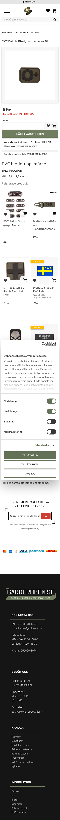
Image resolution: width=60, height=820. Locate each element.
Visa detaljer (43, 445)
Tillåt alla (30, 455)
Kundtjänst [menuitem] (17, 741)
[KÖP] (54, 126)
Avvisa (30, 473)
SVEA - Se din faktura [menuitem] (23, 762)
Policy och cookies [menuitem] (21, 808)
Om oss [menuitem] (15, 791)
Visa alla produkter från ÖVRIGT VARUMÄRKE (25, 154)
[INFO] (24, 214)
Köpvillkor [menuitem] (17, 736)
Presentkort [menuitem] (18, 758)
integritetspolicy (31, 529)
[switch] (51, 411)
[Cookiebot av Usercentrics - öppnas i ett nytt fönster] (42, 344)
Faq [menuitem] (13, 795)
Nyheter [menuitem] (16, 766)
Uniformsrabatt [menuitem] (20, 812)
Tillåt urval (30, 464)
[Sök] (55, 20)
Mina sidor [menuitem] (17, 804)
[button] (7, 11)
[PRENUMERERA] (49, 516)
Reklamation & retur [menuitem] (22, 749)
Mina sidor (30, 2)
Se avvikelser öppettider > (27, 712)
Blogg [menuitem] (15, 800)
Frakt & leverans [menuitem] (20, 745)
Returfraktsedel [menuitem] (20, 753)
